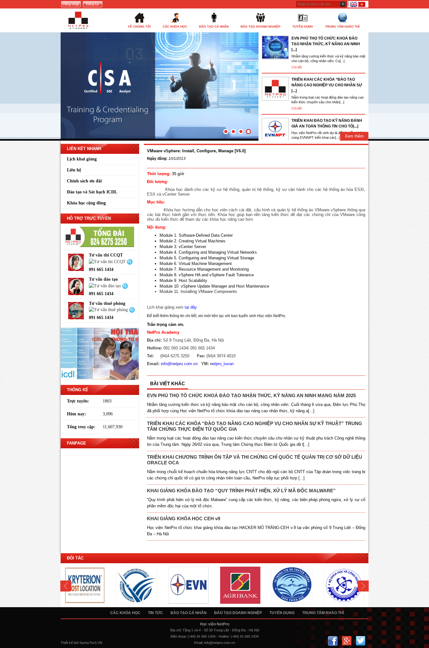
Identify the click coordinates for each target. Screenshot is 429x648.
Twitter (360, 641)
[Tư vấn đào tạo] (105, 285)
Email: (198, 643)
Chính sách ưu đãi (84, 181)
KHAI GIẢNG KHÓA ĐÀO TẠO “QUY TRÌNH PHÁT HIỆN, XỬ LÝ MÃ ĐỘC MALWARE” (241, 490)
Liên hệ (74, 170)
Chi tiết (296, 67)
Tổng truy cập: (81, 426)
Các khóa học (125, 613)
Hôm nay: (76, 414)
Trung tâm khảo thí (323, 613)
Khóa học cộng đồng (86, 203)
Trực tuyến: (78, 401)
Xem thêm (354, 136)
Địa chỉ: (176, 630)
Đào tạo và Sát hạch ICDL (92, 192)
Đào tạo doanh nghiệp (238, 613)
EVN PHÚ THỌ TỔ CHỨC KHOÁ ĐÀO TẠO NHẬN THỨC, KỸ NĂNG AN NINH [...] (325, 44)
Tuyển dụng (282, 613)
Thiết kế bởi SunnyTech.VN (81, 643)
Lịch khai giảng (82, 159)
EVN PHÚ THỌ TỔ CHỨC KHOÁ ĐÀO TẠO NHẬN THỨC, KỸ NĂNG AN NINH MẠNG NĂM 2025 (251, 395)
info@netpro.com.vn (219, 643)
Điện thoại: (179, 636)
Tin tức (155, 613)
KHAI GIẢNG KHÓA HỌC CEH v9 (183, 518)
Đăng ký (92, 4)
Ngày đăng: (157, 158)
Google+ (346, 641)
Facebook (333, 641)
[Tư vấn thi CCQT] (108, 261)
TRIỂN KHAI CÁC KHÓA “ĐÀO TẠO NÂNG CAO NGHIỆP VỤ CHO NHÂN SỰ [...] (326, 85)
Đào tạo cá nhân (189, 613)
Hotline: (224, 636)
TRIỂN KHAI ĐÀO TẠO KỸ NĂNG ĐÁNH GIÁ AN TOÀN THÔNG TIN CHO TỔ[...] (326, 123)
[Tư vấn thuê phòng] (109, 309)
